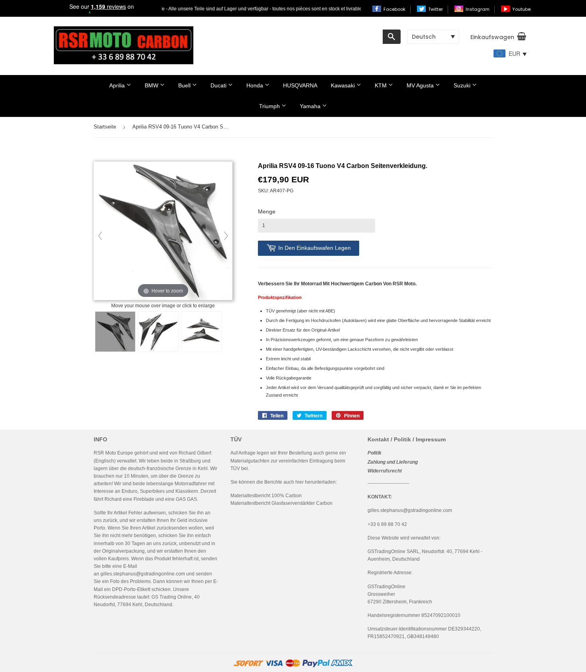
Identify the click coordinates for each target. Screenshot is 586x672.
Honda (255, 85)
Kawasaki (343, 85)
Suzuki (463, 85)
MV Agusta (421, 85)
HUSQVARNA (300, 85)
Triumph (270, 106)
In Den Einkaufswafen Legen (314, 248)
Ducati (219, 85)
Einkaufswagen (492, 37)
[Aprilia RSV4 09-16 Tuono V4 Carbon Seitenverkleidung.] (115, 332)
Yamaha (311, 106)
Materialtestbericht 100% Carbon (266, 495)
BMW (152, 85)
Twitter (436, 9)
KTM (381, 85)
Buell (185, 85)
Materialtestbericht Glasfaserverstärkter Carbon (281, 503)
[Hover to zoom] (163, 231)
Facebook (395, 9)
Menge (266, 211)
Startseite (105, 127)
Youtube (521, 9)
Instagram (478, 9)
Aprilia (117, 85)
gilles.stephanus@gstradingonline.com (142, 574)
